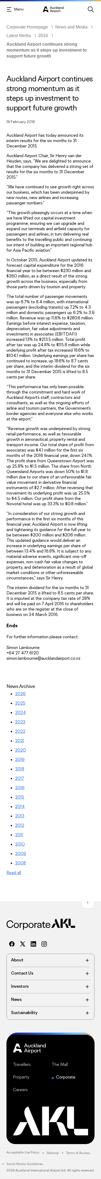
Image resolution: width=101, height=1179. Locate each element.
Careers (31, 1090)
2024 (20, 712)
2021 (19, 741)
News (50, 1000)
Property (31, 1077)
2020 (20, 750)
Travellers (31, 1064)
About (50, 960)
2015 (19, 797)
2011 (19, 835)
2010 (20, 844)
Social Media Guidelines (24, 1164)
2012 (19, 825)
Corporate (65, 1077)
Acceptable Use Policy (22, 1152)
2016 (20, 788)
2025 (20, 703)
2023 (20, 722)
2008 (20, 863)
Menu (19, 9)
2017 (19, 778)
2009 (20, 853)
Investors (50, 986)
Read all (13, 872)
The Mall (70, 1064)
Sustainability (50, 1013)
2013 (19, 816)
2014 (20, 806)
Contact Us (50, 973)
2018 (19, 769)
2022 (20, 731)
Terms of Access (78, 1153)
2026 (20, 694)
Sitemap (53, 1153)
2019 (20, 759)
